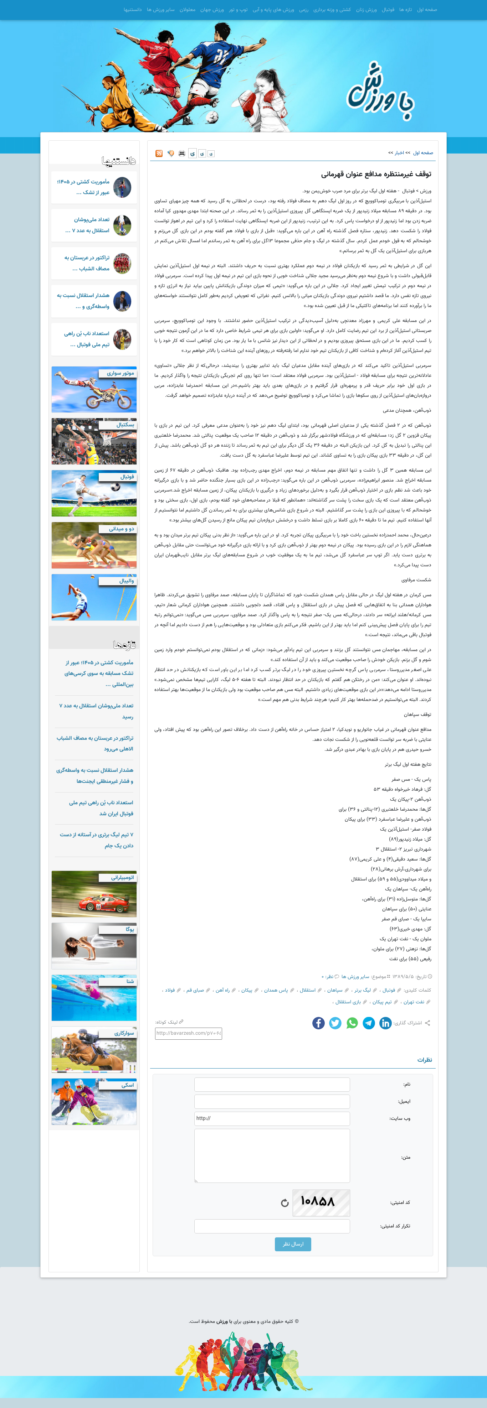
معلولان (187, 10)
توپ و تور (238, 10)
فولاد (170, 990)
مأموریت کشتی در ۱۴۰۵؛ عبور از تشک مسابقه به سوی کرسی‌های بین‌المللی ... (99, 674)
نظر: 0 (327, 977)
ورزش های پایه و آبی (273, 10)
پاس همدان (276, 990)
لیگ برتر (362, 990)
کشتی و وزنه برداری (332, 10)
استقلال (308, 990)
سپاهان (335, 990)
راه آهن (223, 990)
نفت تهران (414, 1002)
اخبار (399, 153)
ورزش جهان (212, 10)
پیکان (246, 990)
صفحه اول (427, 10)
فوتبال (388, 10)
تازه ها (405, 10)
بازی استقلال (348, 1002)
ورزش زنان (366, 10)
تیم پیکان (382, 1002)
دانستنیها (133, 10)
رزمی (303, 10)
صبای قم (195, 990)
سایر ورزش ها (161, 10)
